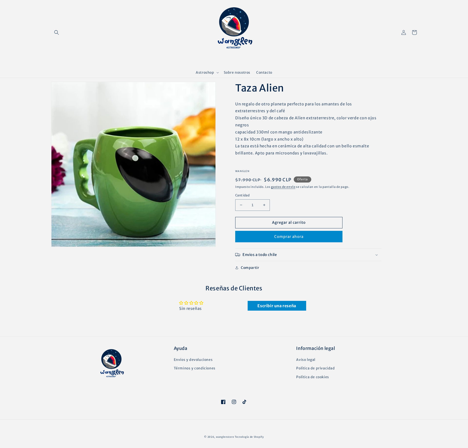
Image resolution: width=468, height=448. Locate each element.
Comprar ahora (288, 236)
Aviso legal (305, 359)
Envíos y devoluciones (193, 359)
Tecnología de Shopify (249, 436)
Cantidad (242, 195)
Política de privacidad (315, 368)
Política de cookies (312, 377)
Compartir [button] (250, 267)
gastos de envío (283, 187)
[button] (56, 32)
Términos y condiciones (194, 368)
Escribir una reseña (276, 305)
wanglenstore (225, 436)
